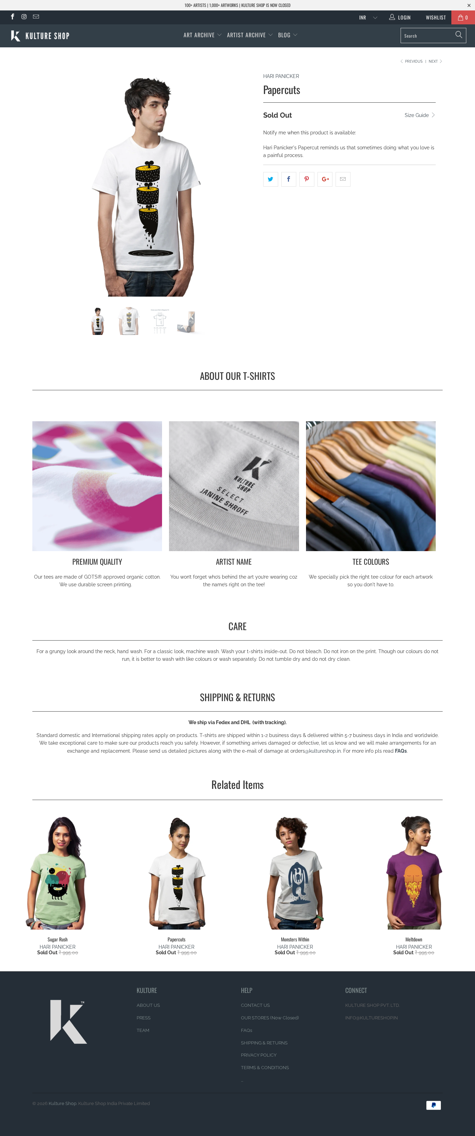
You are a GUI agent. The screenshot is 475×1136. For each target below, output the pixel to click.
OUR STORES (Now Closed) (270, 1017)
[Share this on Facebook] (288, 179)
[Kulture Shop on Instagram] (24, 17)
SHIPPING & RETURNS (264, 1042)
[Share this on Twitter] (270, 179)
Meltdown (414, 872)
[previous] (44, 189)
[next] (244, 189)
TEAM (143, 1030)
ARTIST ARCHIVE (246, 35)
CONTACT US (255, 1005)
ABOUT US (148, 1005)
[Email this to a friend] (343, 179)
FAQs (401, 751)
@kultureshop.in (323, 751)
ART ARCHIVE (199, 35)
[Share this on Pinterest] (306, 179)
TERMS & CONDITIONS (265, 1067)
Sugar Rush (57, 872)
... (242, 1080)
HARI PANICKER (281, 76)
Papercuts (176, 872)
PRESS (144, 1017)
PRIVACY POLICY (258, 1055)
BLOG (285, 35)
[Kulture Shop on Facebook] (12, 17)
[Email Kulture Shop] (35, 17)
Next (434, 61)
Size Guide (417, 115)
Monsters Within (295, 872)
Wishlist (433, 17)
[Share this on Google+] (324, 179)
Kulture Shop (63, 1103)
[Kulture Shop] (41, 35)
